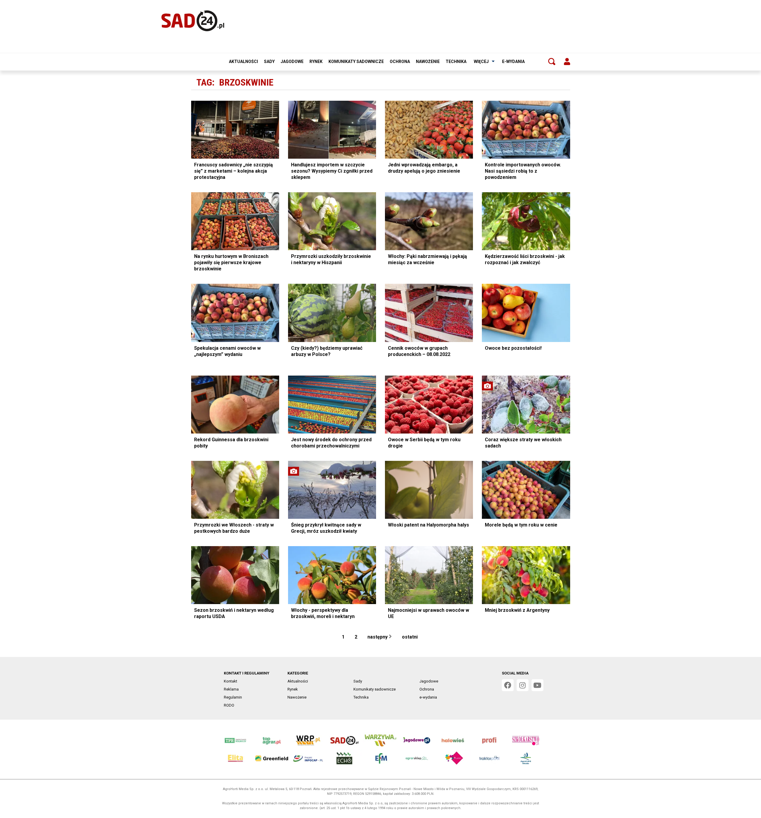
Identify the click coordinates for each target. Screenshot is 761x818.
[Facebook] (508, 685)
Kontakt (230, 681)
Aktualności (243, 61)
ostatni (410, 637)
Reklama (231, 689)
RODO (229, 705)
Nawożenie (428, 61)
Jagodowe (292, 61)
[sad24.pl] (192, 20)
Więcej (481, 61)
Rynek (316, 61)
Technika (456, 61)
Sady (269, 61)
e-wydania (513, 61)
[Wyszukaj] (551, 61)
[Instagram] (523, 685)
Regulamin (233, 697)
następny (378, 637)
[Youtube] (537, 685)
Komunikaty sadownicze (356, 61)
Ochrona (400, 61)
